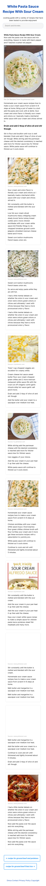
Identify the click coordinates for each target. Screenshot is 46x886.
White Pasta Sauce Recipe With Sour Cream (23, 9)
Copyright (35, 880)
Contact (15, 880)
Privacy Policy (25, 880)
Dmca (9, 880)
